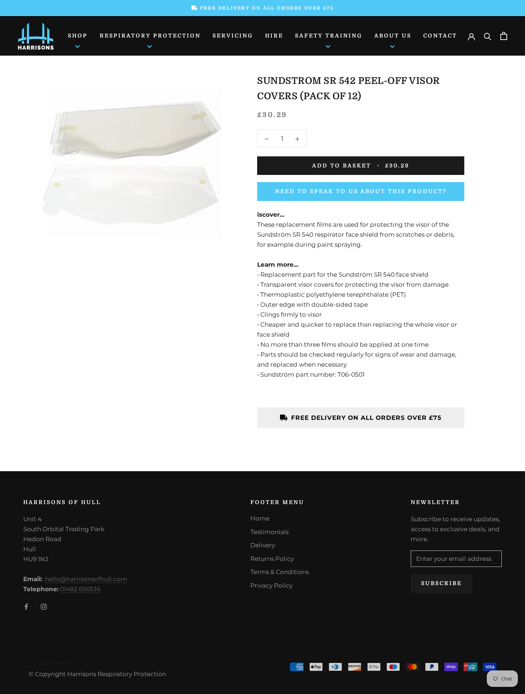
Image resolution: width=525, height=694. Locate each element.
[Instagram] (44, 606)
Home (259, 518)
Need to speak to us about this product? (361, 191)
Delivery (262, 545)
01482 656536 (80, 589)
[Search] (487, 36)
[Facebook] (26, 606)
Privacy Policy (271, 585)
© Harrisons (50, 663)
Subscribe (441, 583)
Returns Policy (272, 558)
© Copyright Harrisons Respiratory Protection (97, 674)
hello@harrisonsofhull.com (86, 579)
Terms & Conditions (279, 571)
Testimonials (269, 531)
